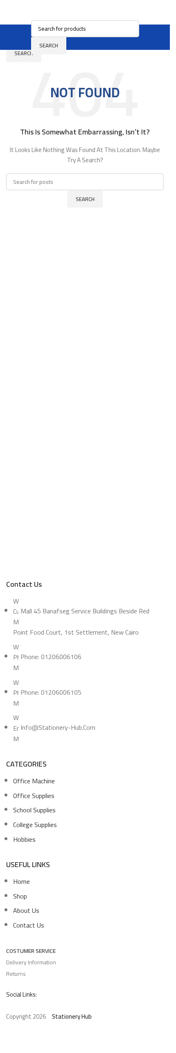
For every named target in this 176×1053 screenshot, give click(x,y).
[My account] (144, 37)
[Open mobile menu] (26, 37)
